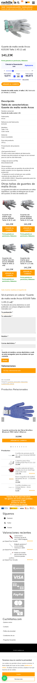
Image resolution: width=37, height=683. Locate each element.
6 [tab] (22, 447)
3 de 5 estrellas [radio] (6, 314)
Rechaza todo (19, 679)
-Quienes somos (7, 622)
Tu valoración (6, 316)
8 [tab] (26, 447)
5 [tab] (19, 447)
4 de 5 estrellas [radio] (8, 314)
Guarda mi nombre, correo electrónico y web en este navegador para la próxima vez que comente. (18, 354)
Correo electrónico (8, 343)
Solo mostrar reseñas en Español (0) (13, 290)
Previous (2, 419)
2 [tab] (13, 447)
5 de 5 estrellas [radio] (9, 314)
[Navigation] (33, 2)
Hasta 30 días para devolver (18, 497)
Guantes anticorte (13, 382)
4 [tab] (17, 447)
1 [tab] (11, 447)
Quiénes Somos (11, 646)
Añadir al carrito (11, 84)
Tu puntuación (7, 312)
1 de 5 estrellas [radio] (2, 314)
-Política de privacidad (9, 631)
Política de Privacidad (18, 648)
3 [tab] (15, 447)
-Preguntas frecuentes (9, 640)
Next (34, 419)
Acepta (18, 674)
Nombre (4, 336)
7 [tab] (24, 447)
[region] (18, 670)
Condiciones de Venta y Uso (23, 646)
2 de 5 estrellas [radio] (4, 314)
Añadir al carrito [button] (9, 229)
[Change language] (22, 1)
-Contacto (6, 627)
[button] (4, 678)
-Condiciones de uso (8, 635)
